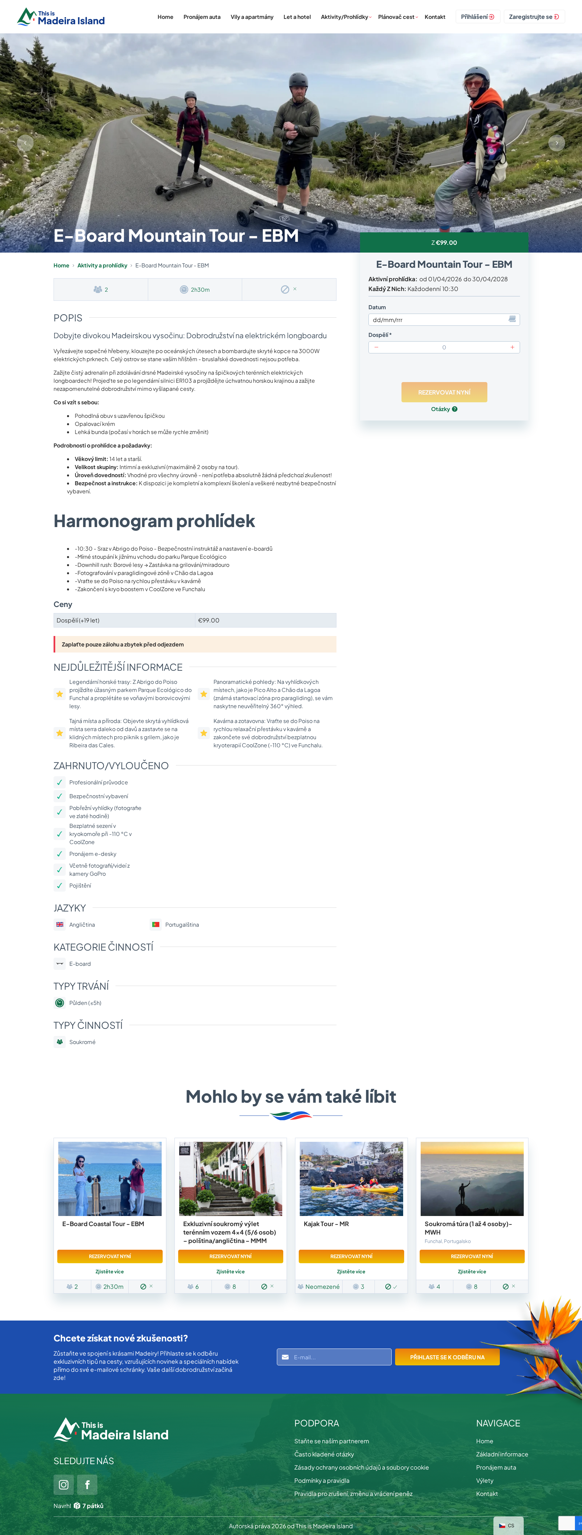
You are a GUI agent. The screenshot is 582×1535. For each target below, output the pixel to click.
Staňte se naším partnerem (331, 1441)
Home (165, 16)
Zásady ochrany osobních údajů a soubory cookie (361, 1467)
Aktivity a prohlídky (102, 265)
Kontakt (435, 16)
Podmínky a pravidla (322, 1480)
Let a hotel (297, 16)
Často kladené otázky (324, 1454)
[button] (556, 143)
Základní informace (502, 1454)
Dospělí (378, 334)
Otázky (440, 409)
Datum (377, 307)
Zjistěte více (110, 1271)
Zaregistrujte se (531, 16)
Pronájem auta (202, 16)
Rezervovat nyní (110, 1256)
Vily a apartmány (252, 16)
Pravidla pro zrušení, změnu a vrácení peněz (353, 1493)
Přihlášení (474, 16)
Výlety (484, 1480)
